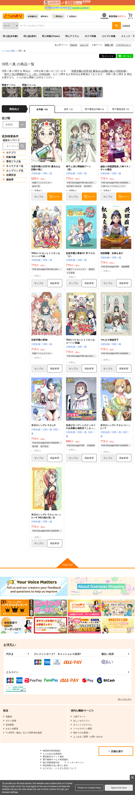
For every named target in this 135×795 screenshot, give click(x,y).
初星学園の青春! (39, 339)
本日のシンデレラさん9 (43, 425)
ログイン (122, 16)
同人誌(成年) (30, 36)
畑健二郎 (109, 44)
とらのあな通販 (8, 50)
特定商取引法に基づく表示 (55, 765)
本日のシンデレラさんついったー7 (115, 426)
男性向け (59, 16)
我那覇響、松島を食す (111, 253)
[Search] (22, 146)
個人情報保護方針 (51, 762)
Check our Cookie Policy (89, 787)
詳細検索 (126, 25)
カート (56, 196)
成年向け (44, 16)
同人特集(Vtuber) (51, 36)
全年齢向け (32, 16)
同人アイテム (72, 36)
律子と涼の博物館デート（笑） (21, 74)
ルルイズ (84, 44)
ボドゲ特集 (90, 36)
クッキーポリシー (75, 762)
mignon (73, 44)
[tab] (68, 109)
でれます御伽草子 (109, 339)
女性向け (73, 16)
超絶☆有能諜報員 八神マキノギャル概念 (115, 168)
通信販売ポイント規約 (53, 756)
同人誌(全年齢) (10, 36)
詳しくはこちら (124, 699)
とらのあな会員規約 (52, 753)
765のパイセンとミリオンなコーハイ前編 (80, 341)
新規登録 (113, 16)
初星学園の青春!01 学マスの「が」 (80, 254)
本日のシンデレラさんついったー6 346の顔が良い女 (46, 516)
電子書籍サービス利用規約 (55, 759)
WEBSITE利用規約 (51, 750)
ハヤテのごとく (123, 44)
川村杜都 (121, 71)
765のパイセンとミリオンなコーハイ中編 (45, 254)
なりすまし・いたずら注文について (59, 768)
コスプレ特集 (108, 36)
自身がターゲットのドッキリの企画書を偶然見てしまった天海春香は (81, 428)
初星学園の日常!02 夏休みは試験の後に (93, 71)
